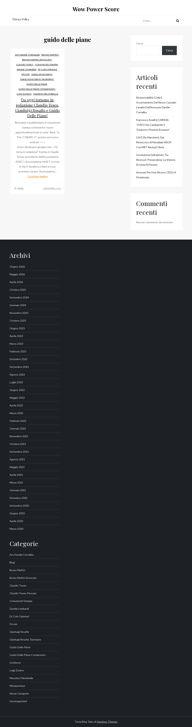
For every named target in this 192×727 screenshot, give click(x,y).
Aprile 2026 (16, 282)
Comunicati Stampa (46, 64)
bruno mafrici (50, 54)
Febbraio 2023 (18, 351)
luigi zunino (24, 94)
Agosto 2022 (17, 374)
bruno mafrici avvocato (37, 59)
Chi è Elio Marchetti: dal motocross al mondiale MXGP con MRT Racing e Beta (153, 142)
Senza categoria (19, 693)
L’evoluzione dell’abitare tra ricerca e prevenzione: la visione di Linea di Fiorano (155, 159)
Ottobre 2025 (18, 289)
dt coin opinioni (47, 69)
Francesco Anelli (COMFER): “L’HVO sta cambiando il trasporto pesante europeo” (153, 124)
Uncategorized (18, 701)
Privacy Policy (21, 19)
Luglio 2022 (16, 382)
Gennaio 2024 (18, 305)
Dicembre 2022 (18, 359)
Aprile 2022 (16, 405)
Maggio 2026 (17, 274)
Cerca (139, 43)
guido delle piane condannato (36, 89)
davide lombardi (26, 69)
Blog (12, 562)
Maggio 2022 (17, 397)
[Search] (177, 20)
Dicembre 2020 (18, 497)
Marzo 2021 (16, 482)
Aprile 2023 (16, 336)
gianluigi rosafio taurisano (37, 79)
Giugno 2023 (17, 328)
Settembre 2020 (19, 505)
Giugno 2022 (17, 390)
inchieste (15, 662)
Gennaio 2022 (18, 428)
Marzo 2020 (16, 528)
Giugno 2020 (17, 513)
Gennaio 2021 (18, 490)
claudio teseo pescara (23, 593)
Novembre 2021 (19, 436)
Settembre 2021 (19, 451)
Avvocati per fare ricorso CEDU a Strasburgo (156, 175)
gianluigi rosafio (41, 74)
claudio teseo (24, 64)
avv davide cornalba (27, 54)
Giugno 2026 (17, 266)
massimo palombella (45, 94)
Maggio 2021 (17, 467)
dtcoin (26, 74)
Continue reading (37, 176)
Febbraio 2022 (18, 420)
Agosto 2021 (17, 459)
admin (20, 188)
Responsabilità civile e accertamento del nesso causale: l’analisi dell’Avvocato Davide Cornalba (156, 105)
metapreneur (17, 685)
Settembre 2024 (19, 297)
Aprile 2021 (16, 474)
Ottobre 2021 (18, 443)
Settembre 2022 (19, 366)
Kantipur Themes (107, 721)
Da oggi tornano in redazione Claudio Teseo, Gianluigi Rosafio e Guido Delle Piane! (37, 107)
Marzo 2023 (16, 343)
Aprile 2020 (16, 521)
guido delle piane (36, 84)
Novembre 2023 (19, 312)
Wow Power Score (96, 9)
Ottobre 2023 (18, 320)
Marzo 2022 (16, 413)
